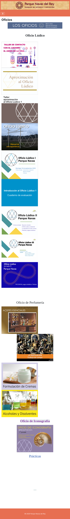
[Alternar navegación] (3, 13)
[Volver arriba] (67, 516)
